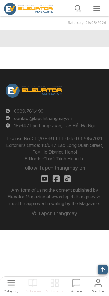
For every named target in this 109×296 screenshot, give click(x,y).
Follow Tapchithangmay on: (54, 168)
